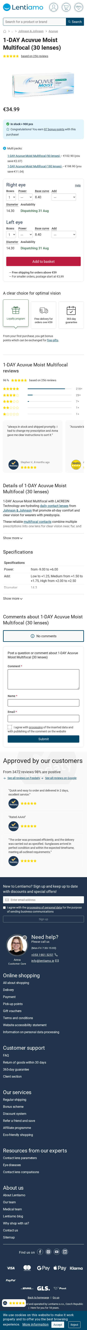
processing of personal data (44, 907)
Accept (57, 1325)
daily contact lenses (54, 506)
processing (36, 727)
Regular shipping (14, 1099)
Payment (9, 997)
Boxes (10, 191)
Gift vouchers (12, 1011)
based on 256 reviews (34, 56)
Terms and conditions (18, 1018)
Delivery (8, 990)
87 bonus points (54, 129)
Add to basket (43, 261)
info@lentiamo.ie (42, 960)
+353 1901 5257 (42, 955)
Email (12, 712)
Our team (9, 1202)
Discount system (14, 1113)
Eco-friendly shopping (18, 1135)
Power (22, 191)
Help (78, 185)
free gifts (52, 340)
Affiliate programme (17, 1127)
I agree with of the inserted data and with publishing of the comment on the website (40, 729)
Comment (15, 666)
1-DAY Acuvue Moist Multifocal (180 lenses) (34, 166)
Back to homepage (38, 1297)
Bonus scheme (13, 1106)
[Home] (4, 31)
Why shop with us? (16, 1223)
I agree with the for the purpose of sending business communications (44, 909)
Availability (28, 204)
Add (54, 191)
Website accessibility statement (25, 1025)
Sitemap (9, 1237)
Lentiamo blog (13, 1216)
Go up (56, 1297)
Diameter (12, 204)
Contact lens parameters (20, 1158)
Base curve (42, 191)
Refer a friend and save (19, 1120)
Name (12, 696)
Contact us (10, 1230)
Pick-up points (13, 1004)
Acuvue (53, 31)
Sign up (43, 919)
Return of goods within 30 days (24, 1062)
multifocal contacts (37, 521)
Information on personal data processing (31, 1032)
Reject (74, 1325)
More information (35, 1324)
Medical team (12, 1209)
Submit (43, 739)
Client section (12, 1076)
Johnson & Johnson (31, 31)
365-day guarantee (16, 1069)
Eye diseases (12, 1165)
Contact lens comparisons (21, 1172)
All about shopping (16, 983)
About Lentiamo (14, 1195)
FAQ (6, 1055)
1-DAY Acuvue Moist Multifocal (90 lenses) (34, 156)
